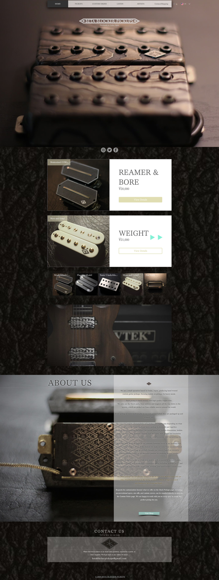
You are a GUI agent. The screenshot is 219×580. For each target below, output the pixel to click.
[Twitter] (109, 150)
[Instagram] (103, 150)
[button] (175, 4)
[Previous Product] (48, 284)
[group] (109, 284)
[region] (109, 335)
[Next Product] (170, 284)
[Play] (152, 237)
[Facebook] (115, 150)
